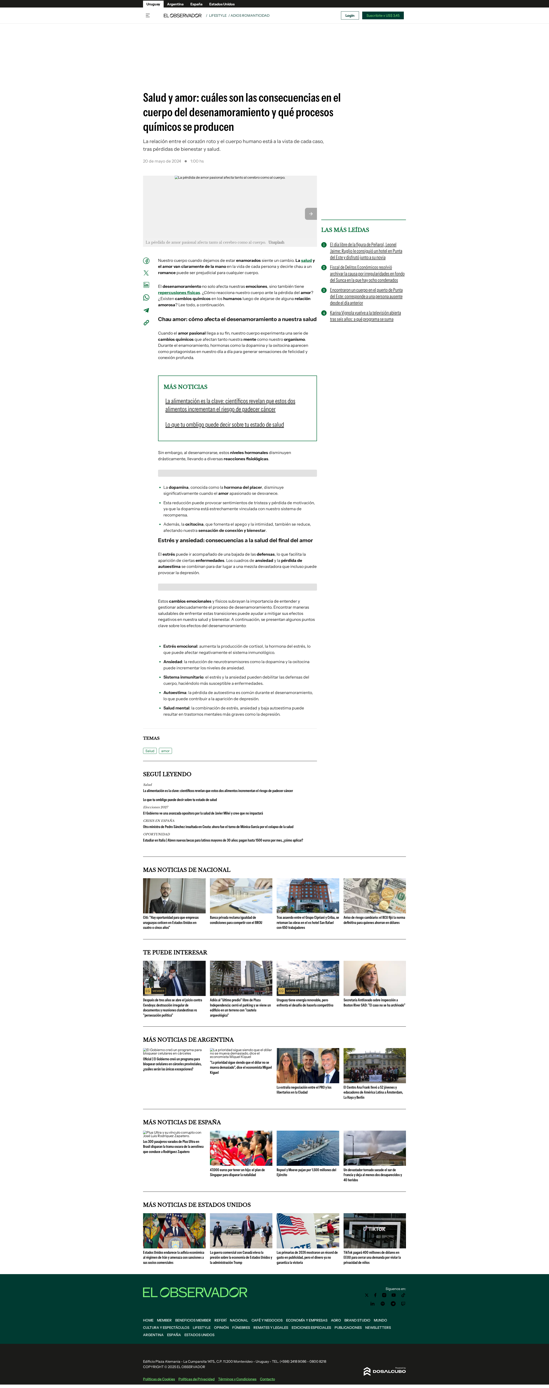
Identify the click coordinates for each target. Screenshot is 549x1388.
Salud (149, 751)
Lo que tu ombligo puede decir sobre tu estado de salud (180, 800)
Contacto (267, 1379)
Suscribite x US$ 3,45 (383, 15)
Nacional (239, 1320)
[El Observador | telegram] (393, 1303)
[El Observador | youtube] (394, 1295)
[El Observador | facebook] (375, 1295)
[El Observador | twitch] (403, 1303)
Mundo (380, 1320)
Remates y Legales (270, 1327)
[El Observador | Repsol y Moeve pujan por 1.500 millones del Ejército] (308, 1164)
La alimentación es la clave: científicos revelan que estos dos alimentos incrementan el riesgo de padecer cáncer (218, 791)
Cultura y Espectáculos (166, 1327)
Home (148, 1320)
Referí (220, 1320)
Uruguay (153, 4)
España (196, 4)
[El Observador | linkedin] (372, 1303)
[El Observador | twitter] (366, 1295)
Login (349, 15)
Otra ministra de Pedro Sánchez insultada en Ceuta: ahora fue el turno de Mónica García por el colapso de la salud (218, 827)
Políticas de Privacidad (196, 1379)
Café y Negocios (267, 1320)
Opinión (221, 1327)
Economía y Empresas (306, 1320)
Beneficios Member (193, 1320)
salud (306, 260)
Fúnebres (241, 1327)
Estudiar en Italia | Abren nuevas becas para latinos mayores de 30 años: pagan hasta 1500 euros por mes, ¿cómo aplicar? (223, 840)
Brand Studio (357, 1320)
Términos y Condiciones (237, 1379)
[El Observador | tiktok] (403, 1295)
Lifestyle (218, 15)
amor (165, 751)
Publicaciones (348, 1327)
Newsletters (378, 1327)
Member (164, 1320)
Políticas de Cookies (159, 1379)
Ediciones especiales (311, 1327)
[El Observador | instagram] (384, 1295)
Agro (336, 1320)
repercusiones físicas (179, 292)
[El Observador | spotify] (382, 1303)
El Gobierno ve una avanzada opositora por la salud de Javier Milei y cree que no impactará (203, 813)
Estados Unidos (222, 4)
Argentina (175, 4)
